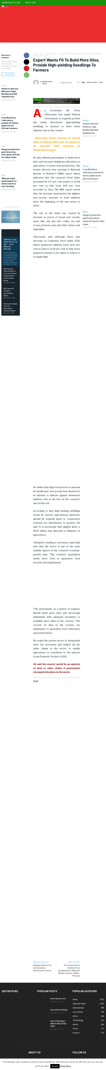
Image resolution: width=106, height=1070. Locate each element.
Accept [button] (55, 1066)
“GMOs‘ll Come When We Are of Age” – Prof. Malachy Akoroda (10, 244)
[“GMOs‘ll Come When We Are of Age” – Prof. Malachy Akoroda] (10, 233)
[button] (102, 3)
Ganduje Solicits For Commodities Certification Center (42, 968)
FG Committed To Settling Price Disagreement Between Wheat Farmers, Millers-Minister (69, 970)
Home (35, 54)
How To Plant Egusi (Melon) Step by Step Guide (58, 1023)
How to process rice (58, 999)
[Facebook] (26, 55)
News (3, 146)
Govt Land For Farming (58, 1010)
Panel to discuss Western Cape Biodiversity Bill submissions (9, 92)
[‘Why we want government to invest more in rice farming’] (10, 196)
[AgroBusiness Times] (36, 82)
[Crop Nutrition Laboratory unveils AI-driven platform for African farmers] (10, 138)
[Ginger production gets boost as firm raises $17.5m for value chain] (10, 167)
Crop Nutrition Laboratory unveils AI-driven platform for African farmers (9, 123)
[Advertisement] (56, 373)
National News (51, 54)
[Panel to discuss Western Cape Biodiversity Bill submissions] (10, 107)
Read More (65, 1066)
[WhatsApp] (26, 75)
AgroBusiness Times (47, 82)
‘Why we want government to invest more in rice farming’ (9, 182)
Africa (3, 85)
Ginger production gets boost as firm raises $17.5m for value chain (10, 153)
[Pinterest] (26, 68)
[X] (26, 62)
